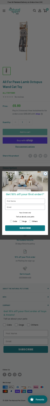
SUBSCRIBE (25, 228)
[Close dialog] (45, 173)
